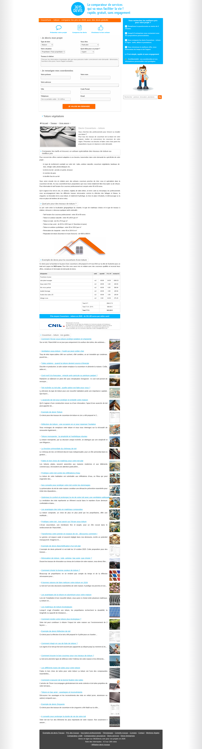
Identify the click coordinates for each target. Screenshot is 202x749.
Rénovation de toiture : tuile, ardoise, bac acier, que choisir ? (66, 558)
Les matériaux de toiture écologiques (56, 607)
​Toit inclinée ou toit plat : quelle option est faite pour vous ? (65, 388)
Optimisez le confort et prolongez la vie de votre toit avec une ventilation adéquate (75, 497)
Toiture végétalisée (54, 116)
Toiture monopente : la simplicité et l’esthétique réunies (64, 436)
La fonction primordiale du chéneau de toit (58, 449)
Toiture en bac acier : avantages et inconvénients (61, 692)
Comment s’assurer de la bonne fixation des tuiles (62, 680)
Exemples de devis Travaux (53, 733)
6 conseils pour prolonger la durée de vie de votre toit (63, 716)
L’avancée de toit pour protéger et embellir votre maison (64, 400)
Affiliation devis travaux (101, 745)
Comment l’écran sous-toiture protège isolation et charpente (66, 339)
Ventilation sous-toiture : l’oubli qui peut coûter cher (62, 351)
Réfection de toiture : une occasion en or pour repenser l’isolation (68, 424)
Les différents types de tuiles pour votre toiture (60, 668)
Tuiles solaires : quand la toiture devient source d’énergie (65, 363)
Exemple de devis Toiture (51, 412)
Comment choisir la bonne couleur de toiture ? (60, 570)
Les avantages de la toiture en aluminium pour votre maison (66, 595)
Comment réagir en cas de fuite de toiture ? (59, 643)
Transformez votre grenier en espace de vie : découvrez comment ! (69, 534)
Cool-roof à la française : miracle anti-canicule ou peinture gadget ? (69, 376)
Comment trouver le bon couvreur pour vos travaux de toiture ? (67, 656)
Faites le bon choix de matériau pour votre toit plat (62, 461)
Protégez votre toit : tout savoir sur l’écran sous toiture (63, 522)
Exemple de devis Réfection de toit (55, 631)
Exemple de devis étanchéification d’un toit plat (61, 546)
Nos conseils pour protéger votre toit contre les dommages (65, 485)
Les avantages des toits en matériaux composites (62, 509)
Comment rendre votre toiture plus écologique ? (61, 619)
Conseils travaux (121, 733)
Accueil (45, 123)
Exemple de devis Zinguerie (53, 704)
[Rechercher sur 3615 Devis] (160, 97)
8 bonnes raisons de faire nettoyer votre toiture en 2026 (64, 583)
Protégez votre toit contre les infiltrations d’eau (60, 473)
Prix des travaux (72, 733)
